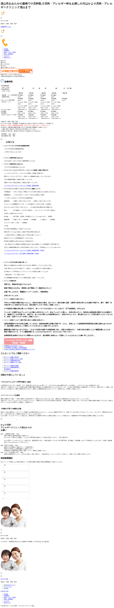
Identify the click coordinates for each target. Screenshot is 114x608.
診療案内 (6, 50)
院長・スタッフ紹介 (10, 52)
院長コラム (7, 57)
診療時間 (3, 26)
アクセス (8, 26)
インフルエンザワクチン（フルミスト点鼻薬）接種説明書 (21, 185)
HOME (6, 49)
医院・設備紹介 (8, 54)
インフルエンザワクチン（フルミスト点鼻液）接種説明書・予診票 (24, 250)
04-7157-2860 (4, 579)
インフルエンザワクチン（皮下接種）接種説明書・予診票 (21, 253)
